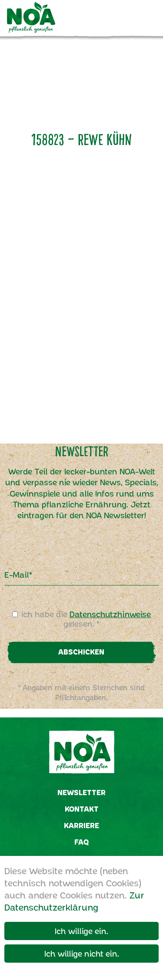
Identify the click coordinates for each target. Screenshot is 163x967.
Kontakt (82, 809)
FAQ (81, 842)
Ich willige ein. (81, 931)
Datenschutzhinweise (110, 614)
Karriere (81, 825)
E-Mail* (18, 574)
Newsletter (81, 792)
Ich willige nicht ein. (81, 953)
